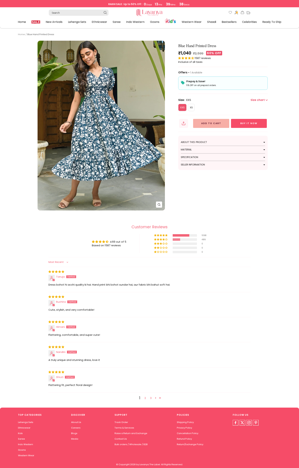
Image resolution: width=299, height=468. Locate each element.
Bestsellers (229, 22)
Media (74, 438)
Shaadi (211, 22)
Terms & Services (124, 427)
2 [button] (145, 398)
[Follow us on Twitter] (242, 422)
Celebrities (249, 22)
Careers (75, 427)
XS (191, 107)
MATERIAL (186, 149)
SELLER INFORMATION (193, 164)
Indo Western (135, 22)
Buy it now (248, 123)
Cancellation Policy (187, 433)
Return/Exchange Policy (190, 444)
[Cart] (242, 13)
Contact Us (121, 438)
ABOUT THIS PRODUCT (194, 142)
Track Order (121, 422)
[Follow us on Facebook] (235, 422)
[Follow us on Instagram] (249, 422)
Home (22, 22)
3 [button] (151, 398)
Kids (170, 20)
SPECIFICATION (189, 157)
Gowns (154, 22)
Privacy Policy (184, 427)
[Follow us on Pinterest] (256, 422)
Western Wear (192, 22)
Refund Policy (184, 438)
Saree (117, 22)
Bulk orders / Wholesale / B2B (131, 444)
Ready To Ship (271, 22)
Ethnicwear (99, 22)
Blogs (74, 433)
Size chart (258, 100)
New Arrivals (54, 22)
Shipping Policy (185, 422)
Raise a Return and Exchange (131, 433)
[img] (56, 271)
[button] (186, 58)
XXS (182, 107)
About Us (76, 422)
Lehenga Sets (77, 22)
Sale (35, 22)
